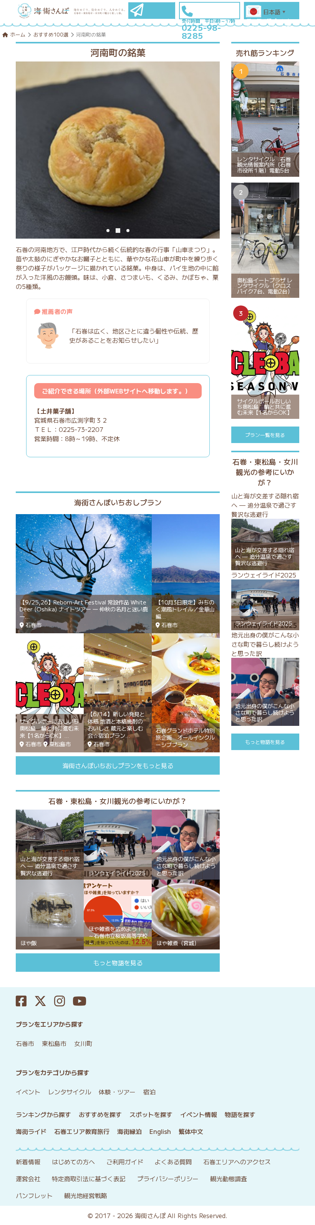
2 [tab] (117, 230)
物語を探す (240, 1114)
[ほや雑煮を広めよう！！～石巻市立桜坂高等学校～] (118, 913)
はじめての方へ (73, 1161)
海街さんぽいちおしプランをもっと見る (118, 765)
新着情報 (28, 1161)
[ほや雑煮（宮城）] (186, 913)
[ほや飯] (50, 913)
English (160, 1131)
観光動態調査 (228, 1178)
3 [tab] (127, 230)
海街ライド (31, 1131)
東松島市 (54, 1043)
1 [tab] (107, 230)
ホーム (17, 34)
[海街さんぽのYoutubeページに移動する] (83, 1001)
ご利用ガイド (124, 1161)
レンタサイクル (69, 1091)
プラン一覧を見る (265, 434)
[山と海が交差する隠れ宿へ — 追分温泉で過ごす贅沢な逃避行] (50, 843)
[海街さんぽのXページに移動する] (44, 1001)
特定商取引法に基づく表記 (89, 1178)
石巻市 (25, 1043)
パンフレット (34, 1195)
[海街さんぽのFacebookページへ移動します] (25, 1001)
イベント (28, 1091)
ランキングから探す (43, 1114)
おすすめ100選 (50, 34)
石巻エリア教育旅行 (81, 1131)
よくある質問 (173, 1161)
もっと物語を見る (118, 962)
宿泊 (149, 1091)
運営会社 (28, 1178)
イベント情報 (198, 1114)
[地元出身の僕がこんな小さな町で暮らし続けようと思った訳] (186, 843)
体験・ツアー (117, 1091)
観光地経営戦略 (85, 1195)
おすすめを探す (100, 1114)
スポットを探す (150, 1114)
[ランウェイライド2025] (118, 843)
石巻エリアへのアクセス (237, 1161)
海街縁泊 (129, 1131)
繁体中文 (191, 1131)
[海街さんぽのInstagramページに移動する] (63, 1001)
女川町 (83, 1043)
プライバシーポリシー (168, 1178)
